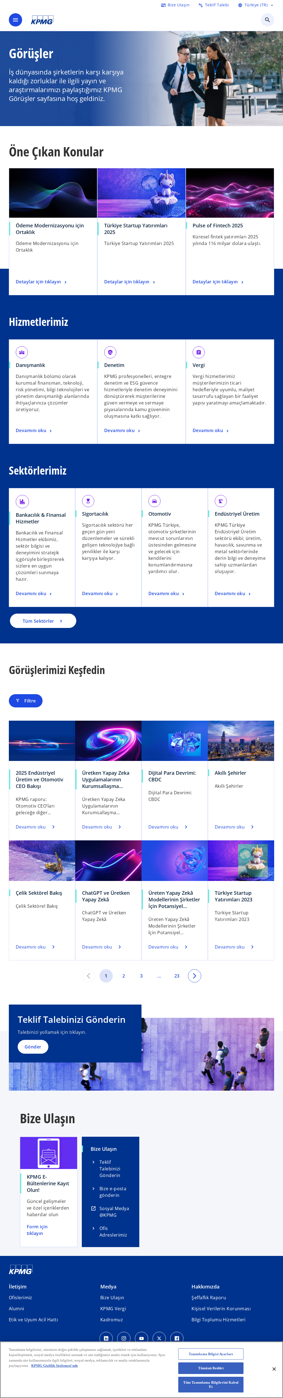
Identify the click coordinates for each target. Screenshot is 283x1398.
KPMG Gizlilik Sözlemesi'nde (54, 1366)
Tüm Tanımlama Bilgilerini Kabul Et (211, 1384)
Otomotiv (159, 513)
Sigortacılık (95, 513)
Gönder (33, 1047)
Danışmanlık (30, 365)
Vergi (199, 365)
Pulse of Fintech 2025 (218, 225)
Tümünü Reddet (211, 1368)
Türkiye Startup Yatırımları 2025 (135, 228)
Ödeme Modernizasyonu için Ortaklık (50, 228)
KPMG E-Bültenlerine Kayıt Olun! (48, 1183)
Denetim (114, 365)
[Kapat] (274, 1369)
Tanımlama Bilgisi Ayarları (211, 1354)
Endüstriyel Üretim (237, 513)
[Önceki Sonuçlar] (88, 975)
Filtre (25, 701)
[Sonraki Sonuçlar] (194, 975)
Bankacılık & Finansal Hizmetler (41, 518)
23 (177, 976)
